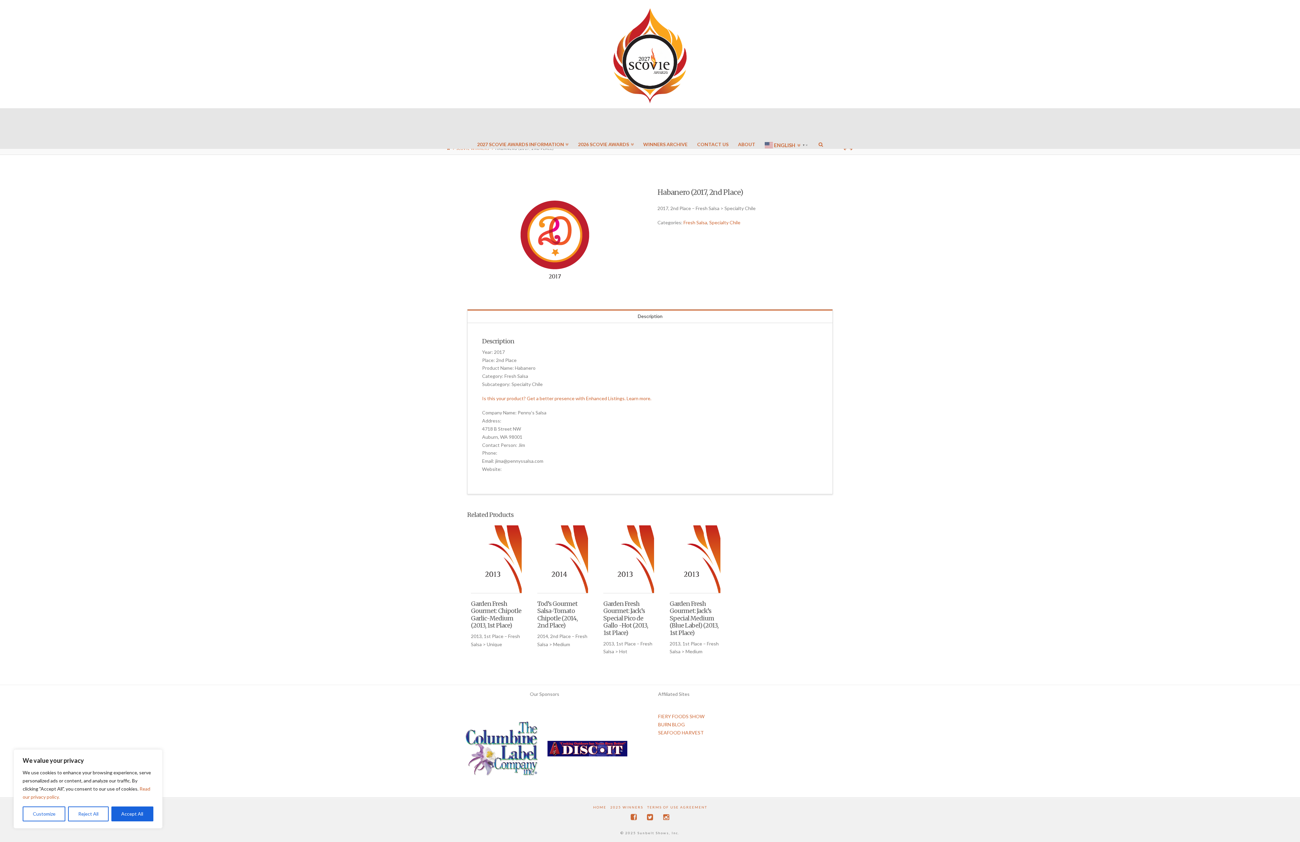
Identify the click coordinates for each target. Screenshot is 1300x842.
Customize (44, 814)
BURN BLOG (671, 724)
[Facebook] (634, 817)
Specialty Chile (724, 222)
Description (650, 316)
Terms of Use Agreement (677, 807)
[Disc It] (587, 751)
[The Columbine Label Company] (501, 751)
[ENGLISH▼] (787, 125)
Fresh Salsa (695, 222)
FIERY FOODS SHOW (681, 716)
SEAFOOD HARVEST (681, 732)
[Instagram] (666, 817)
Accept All (132, 814)
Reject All (88, 814)
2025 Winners (626, 807)
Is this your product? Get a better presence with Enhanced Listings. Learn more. (566, 398)
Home (599, 807)
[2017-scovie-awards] (555, 240)
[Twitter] (650, 817)
